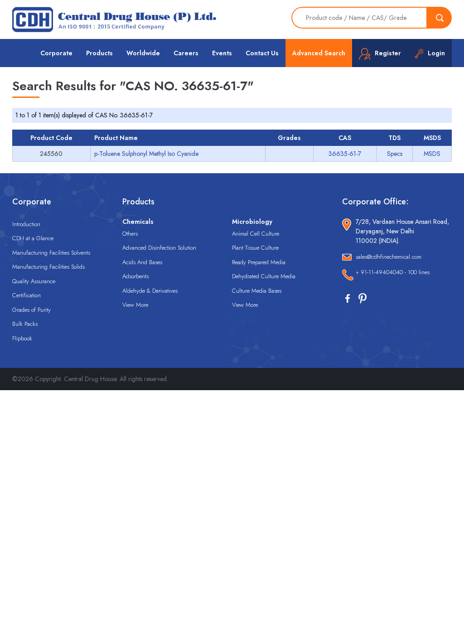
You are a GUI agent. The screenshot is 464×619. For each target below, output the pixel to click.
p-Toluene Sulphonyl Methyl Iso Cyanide (146, 153)
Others (130, 233)
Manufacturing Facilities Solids (48, 266)
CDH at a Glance (32, 238)
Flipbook (22, 338)
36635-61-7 (345, 153)
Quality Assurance (33, 281)
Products (99, 53)
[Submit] (439, 18)
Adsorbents (135, 276)
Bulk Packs (25, 323)
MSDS (432, 153)
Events (222, 53)
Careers (186, 53)
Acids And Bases (142, 262)
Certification (26, 295)
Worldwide (143, 53)
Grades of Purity (31, 309)
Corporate (56, 53)
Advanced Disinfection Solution (159, 247)
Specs (394, 153)
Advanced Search (318, 53)
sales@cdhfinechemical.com (388, 256)
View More (135, 304)
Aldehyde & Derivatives (150, 290)
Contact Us (262, 53)
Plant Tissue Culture (255, 247)
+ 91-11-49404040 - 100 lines (393, 272)
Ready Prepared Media (258, 262)
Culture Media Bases (256, 290)
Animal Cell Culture (255, 233)
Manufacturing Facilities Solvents (51, 252)
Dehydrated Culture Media (263, 276)
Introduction (26, 224)
